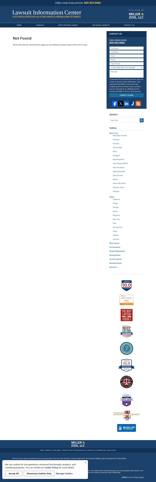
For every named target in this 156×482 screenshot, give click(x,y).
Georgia (116, 207)
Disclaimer (57, 450)
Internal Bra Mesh (119, 183)
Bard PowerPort (118, 159)
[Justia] (132, 103)
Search (142, 120)
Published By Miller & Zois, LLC (136, 14)
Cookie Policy (51, 467)
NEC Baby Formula (120, 135)
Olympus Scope (118, 187)
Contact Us (129, 25)
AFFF (115, 151)
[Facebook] (115, 103)
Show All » (113, 267)
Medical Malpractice (117, 251)
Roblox (115, 179)
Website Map (102, 450)
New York (116, 219)
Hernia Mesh (117, 147)
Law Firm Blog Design (133, 477)
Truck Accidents (115, 259)
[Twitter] (120, 103)
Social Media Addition (120, 163)
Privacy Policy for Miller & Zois (74, 450)
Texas (115, 231)
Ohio (114, 223)
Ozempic (116, 143)
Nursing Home (114, 255)
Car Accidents (114, 247)
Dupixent (116, 191)
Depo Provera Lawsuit (68, 25)
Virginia (115, 235)
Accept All (14, 473)
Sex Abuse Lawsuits (101, 25)
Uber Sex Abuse (118, 167)
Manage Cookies (64, 473)
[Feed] (138, 103)
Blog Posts (112, 450)
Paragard (116, 155)
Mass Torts (113, 133)
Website (48, 450)
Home (19, 25)
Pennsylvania (117, 227)
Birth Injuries (114, 243)
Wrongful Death (115, 263)
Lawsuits (40, 25)
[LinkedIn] (126, 103)
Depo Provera (118, 175)
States (111, 197)
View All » (116, 239)
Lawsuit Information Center (46, 14)
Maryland (116, 215)
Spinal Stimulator (119, 171)
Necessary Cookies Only (39, 473)
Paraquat (116, 139)
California (116, 199)
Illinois (115, 211)
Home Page (82, 45)
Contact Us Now (126, 95)
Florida (115, 203)
